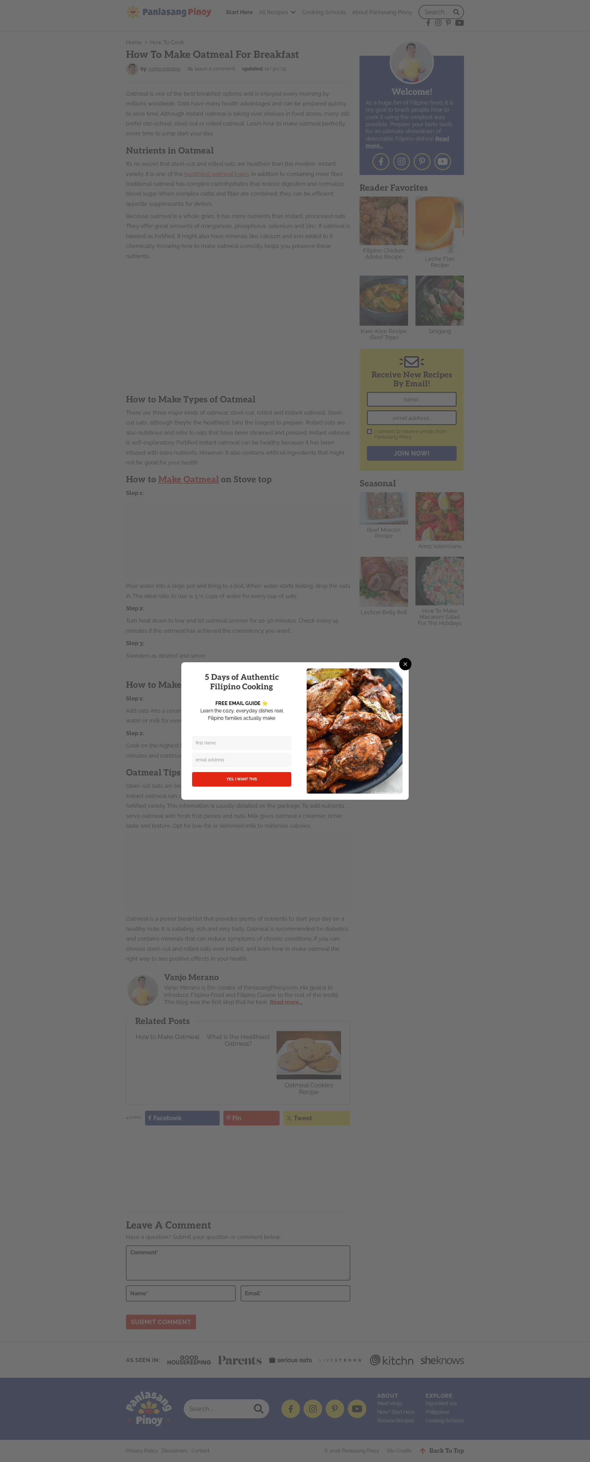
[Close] (405, 664)
